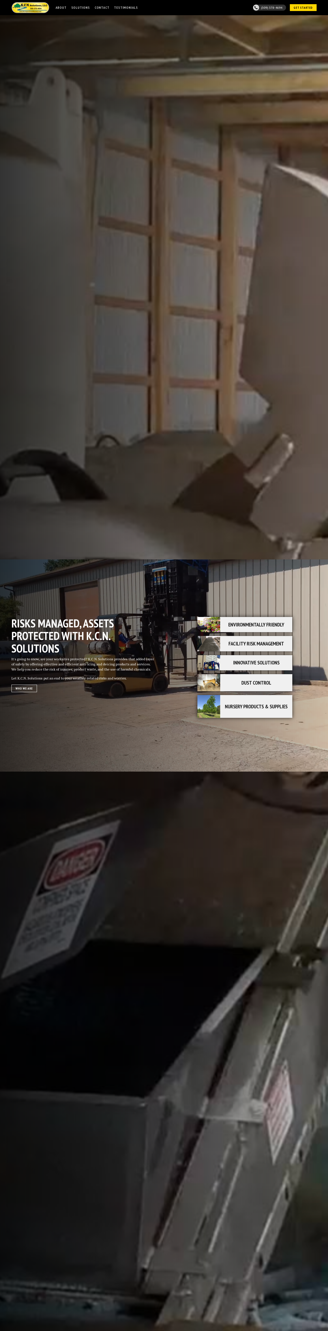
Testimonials (126, 7)
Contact (102, 7)
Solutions (80, 7)
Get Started (303, 7)
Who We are (24, 688)
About (61, 7)
